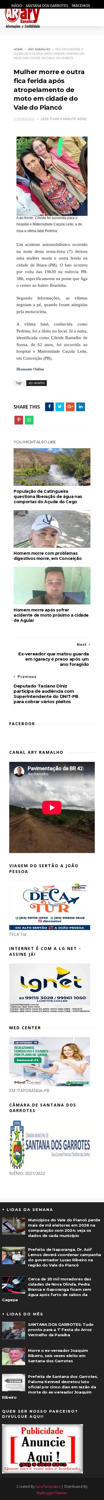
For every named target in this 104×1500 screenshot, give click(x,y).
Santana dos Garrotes (47, 6)
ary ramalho (39, 49)
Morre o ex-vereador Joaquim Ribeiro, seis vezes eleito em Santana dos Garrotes (58, 1355)
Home (18, 49)
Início (17, 6)
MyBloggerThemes (52, 1492)
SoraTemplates (48, 1486)
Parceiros (81, 6)
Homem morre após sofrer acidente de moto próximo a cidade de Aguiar (51, 615)
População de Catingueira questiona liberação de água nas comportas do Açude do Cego (48, 496)
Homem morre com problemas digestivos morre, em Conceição (47, 556)
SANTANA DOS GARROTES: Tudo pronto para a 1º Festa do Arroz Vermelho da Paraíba (61, 1329)
